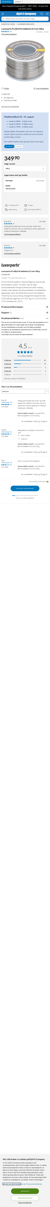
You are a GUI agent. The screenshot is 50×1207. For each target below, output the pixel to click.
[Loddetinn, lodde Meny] (16, 24)
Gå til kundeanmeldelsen (12, 234)
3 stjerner (7, 367)
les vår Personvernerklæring (31, 1184)
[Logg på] (41, 14)
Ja (39, 421)
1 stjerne (7, 374)
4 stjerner (7, 364)
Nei (43, 421)
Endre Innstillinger (25, 1203)
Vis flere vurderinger (25, 488)
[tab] (7, 2)
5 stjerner (7, 360)
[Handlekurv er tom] (47, 14)
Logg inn (19, 146)
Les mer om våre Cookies (12, 1184)
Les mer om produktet (10, 106)
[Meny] (3, 14)
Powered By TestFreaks (37, 481)
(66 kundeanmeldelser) (9, 34)
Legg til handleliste (42, 88)
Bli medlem (9, 146)
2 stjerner (7, 371)
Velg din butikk (10, 188)
